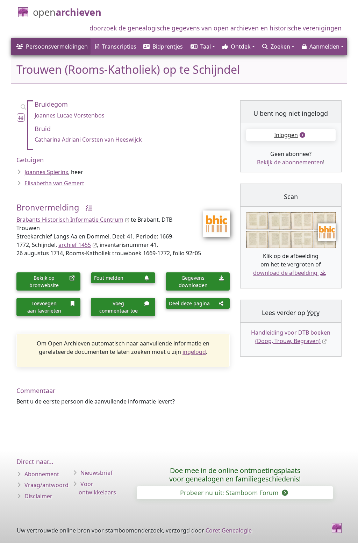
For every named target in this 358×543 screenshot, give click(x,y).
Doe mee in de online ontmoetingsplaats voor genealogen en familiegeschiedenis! (235, 475)
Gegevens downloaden (193, 281)
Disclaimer (38, 496)
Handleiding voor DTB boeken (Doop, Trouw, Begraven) (290, 337)
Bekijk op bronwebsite (44, 281)
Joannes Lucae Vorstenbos (70, 115)
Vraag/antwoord (46, 485)
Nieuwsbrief (96, 473)
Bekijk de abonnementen (290, 162)
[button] (202, 46)
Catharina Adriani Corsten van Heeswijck (88, 139)
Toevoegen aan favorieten (44, 307)
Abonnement (41, 474)
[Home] (337, 528)
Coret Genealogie (229, 530)
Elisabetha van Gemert (54, 183)
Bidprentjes (167, 46)
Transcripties (119, 46)
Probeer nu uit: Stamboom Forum (230, 492)
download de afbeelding (285, 273)
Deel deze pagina (189, 303)
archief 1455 (74, 245)
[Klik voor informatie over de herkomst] (86, 207)
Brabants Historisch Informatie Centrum (69, 219)
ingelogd (194, 352)
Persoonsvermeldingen (57, 46)
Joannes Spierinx (46, 172)
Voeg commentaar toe (118, 307)
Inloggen (286, 135)
